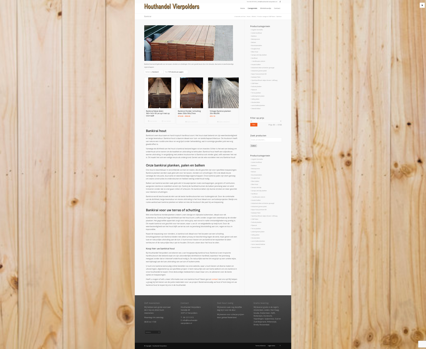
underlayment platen (257, 96)
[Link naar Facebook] (280, 1)
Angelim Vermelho (257, 30)
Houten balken (256, 64)
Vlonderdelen (255, 102)
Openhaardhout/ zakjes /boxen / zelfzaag (264, 80)
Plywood (254, 90)
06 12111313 (188, 317)
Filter (253, 125)
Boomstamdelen (256, 45)
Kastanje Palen (255, 77)
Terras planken (256, 93)
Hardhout (254, 58)
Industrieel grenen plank (259, 71)
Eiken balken (255, 181)
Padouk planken (256, 86)
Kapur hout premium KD (259, 74)
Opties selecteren (192, 122)
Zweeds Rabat (255, 108)
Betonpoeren (255, 39)
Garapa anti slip (256, 187)
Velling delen (255, 99)
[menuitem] (242, 8)
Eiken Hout (254, 52)
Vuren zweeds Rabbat (258, 244)
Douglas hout (255, 49)
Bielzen (253, 42)
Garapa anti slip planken (259, 55)
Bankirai (253, 36)
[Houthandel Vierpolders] (172, 8)
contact (215, 279)
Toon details (167, 121)
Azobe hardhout (256, 33)
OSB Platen (254, 83)
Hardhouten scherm (258, 61)
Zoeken (253, 146)
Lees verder (153, 121)
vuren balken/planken (258, 105)
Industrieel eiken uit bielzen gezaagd (262, 68)
